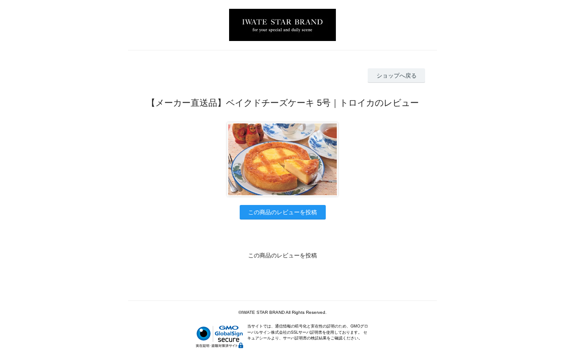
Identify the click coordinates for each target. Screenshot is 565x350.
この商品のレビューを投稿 (282, 212)
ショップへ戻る (397, 75)
